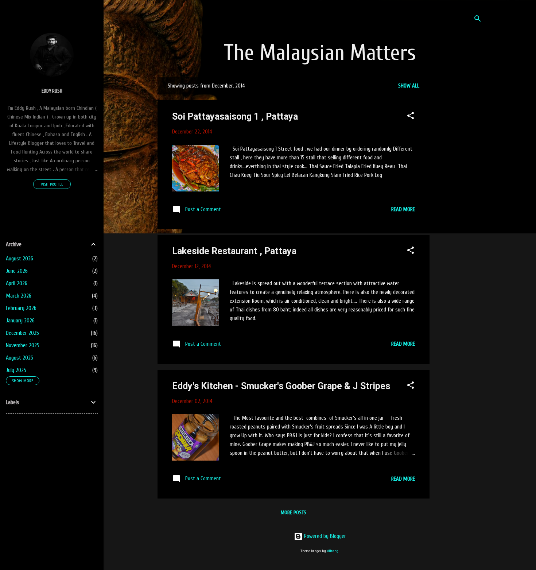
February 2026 (21, 308)
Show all (408, 86)
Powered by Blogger (324, 536)
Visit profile (52, 184)
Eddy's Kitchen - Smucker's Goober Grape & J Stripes (281, 386)
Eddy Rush (52, 91)
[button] (410, 117)
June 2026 (17, 271)
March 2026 (18, 295)
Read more (403, 209)
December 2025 (22, 333)
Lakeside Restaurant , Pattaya (234, 251)
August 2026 (19, 258)
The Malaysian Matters (320, 53)
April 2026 (16, 283)
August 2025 (19, 357)
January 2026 (20, 320)
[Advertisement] (485, 186)
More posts (293, 512)
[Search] (477, 20)
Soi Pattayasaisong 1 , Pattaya (235, 116)
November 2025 (22, 345)
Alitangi (333, 551)
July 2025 (16, 370)
